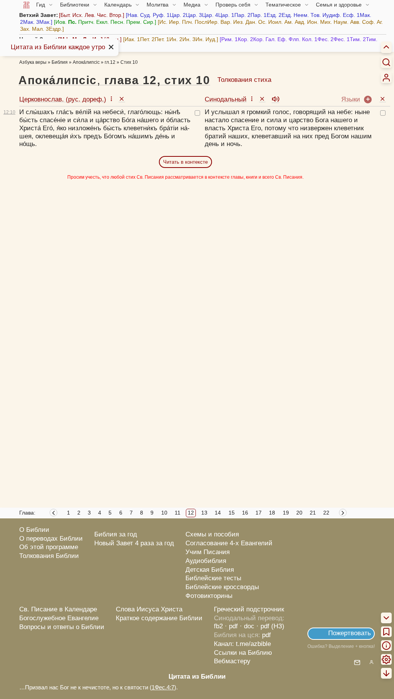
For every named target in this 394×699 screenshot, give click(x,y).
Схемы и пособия (212, 534)
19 (286, 513)
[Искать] (386, 62)
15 (232, 513)
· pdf (231, 626)
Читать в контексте (185, 162)
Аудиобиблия (205, 561)
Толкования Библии (49, 556)
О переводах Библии (51, 538)
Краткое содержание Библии (159, 618)
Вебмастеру (232, 661)
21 (313, 513)
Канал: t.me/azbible (242, 644)
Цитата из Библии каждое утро (58, 47)
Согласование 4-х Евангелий (228, 543)
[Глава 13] (343, 514)
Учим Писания (207, 552)
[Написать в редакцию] (357, 663)
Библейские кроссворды (222, 587)
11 (177, 513)
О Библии (34, 529)
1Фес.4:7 (163, 687)
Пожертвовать (349, 633)
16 (245, 513)
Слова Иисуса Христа (149, 609)
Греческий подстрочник (249, 609)
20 (299, 513)
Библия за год (115, 534)
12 (191, 513)
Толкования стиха (244, 79)
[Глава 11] (53, 514)
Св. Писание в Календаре (58, 609)
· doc (247, 626)
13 (204, 513)
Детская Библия (209, 569)
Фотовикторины (208, 595)
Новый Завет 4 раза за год (134, 543)
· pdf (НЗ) (270, 626)
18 (272, 513)
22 (326, 513)
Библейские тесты (213, 578)
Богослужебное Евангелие (58, 618)
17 (258, 513)
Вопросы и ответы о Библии (61, 627)
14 (218, 513)
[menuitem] (386, 77)
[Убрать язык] (122, 98)
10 (164, 513)
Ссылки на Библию (243, 652)
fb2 (218, 626)
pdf (266, 635)
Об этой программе (48, 547)
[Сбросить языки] (382, 98)
